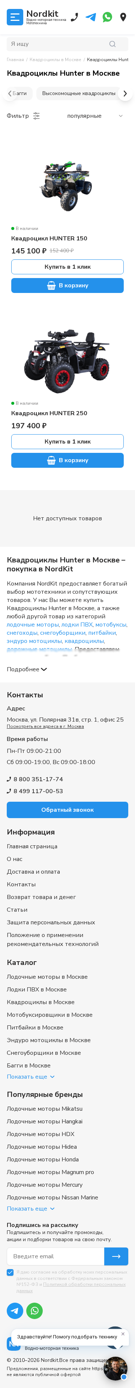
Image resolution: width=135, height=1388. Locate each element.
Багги (20, 93)
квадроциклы (84, 641)
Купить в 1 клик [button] (68, 267)
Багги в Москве (29, 1065)
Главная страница (32, 846)
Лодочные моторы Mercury (44, 1185)
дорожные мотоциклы (39, 649)
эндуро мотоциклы (34, 641)
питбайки (102, 633)
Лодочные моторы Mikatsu (44, 1109)
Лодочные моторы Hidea (42, 1147)
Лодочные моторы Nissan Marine (52, 1197)
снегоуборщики (63, 633)
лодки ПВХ (77, 625)
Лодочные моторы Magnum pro (50, 1172)
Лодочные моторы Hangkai (44, 1121)
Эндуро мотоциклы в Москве (49, 1040)
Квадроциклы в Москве (41, 1002)
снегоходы (22, 633)
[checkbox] (10, 1272)
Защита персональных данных (51, 922)
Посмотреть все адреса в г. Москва (45, 726)
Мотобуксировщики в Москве (50, 1015)
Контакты (21, 884)
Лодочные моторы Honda (43, 1159)
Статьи (17, 910)
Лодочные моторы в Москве (47, 977)
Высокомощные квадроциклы (79, 93)
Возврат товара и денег (41, 897)
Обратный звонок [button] (67, 810)
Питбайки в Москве (35, 1027)
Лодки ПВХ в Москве (37, 989)
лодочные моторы (33, 625)
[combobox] (95, 116)
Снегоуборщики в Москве (44, 1053)
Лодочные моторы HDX (40, 1134)
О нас (14, 859)
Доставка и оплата (33, 872)
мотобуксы (110, 625)
